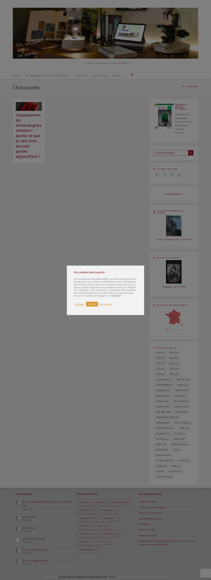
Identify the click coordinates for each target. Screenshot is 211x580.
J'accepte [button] (92, 304)
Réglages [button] (79, 304)
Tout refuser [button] (105, 304)
